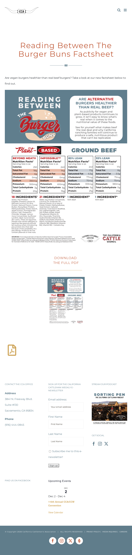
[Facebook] (94, 444)
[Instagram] (100, 444)
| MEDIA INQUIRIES (109, 532)
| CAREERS (122, 532)
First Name (55, 416)
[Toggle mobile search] (119, 10)
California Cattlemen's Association (39, 532)
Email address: (57, 399)
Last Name (55, 434)
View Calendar (55, 512)
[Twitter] (106, 444)
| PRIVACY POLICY (92, 532)
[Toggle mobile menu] (125, 10)
